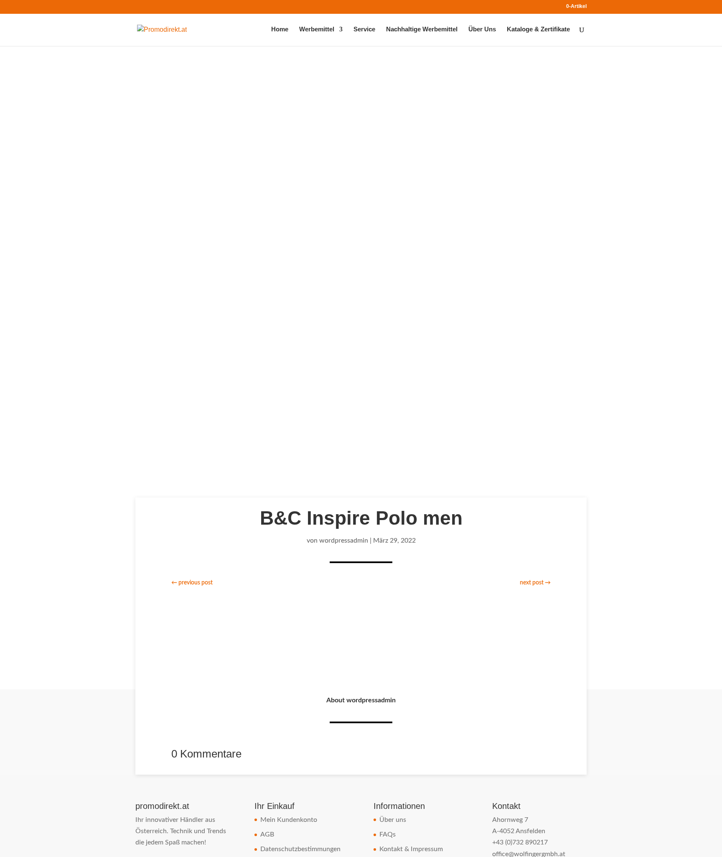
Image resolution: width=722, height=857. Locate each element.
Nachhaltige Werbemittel (422, 29)
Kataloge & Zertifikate (538, 29)
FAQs (387, 834)
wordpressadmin (343, 540)
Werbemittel (316, 29)
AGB (267, 834)
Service (364, 29)
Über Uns (482, 29)
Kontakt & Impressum (411, 849)
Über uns (392, 819)
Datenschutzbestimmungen (300, 849)
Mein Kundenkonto (288, 819)
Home (279, 29)
